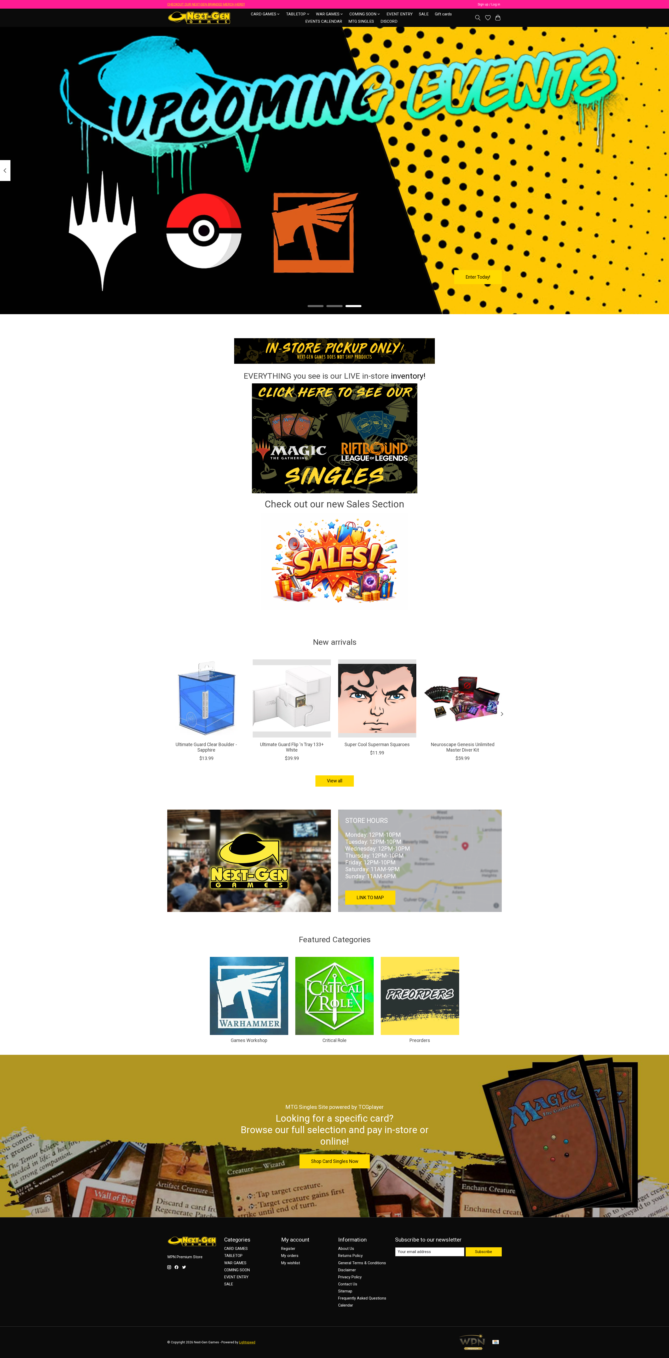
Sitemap (345, 1291)
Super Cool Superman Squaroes (377, 744)
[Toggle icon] (478, 17)
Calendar (345, 1305)
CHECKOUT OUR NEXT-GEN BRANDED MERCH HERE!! (206, 4)
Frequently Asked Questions (362, 1298)
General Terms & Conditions (362, 1263)
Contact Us (347, 1284)
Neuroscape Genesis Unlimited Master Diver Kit (462, 747)
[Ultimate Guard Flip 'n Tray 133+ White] (292, 698)
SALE (424, 14)
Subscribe (483, 1251)
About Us (346, 1248)
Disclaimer (347, 1270)
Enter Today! (478, 276)
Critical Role (334, 1040)
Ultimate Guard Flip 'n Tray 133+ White (292, 747)
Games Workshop (249, 1040)
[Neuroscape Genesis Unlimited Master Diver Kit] (463, 698)
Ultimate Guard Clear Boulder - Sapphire (206, 747)
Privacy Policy (350, 1277)
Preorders (420, 1040)
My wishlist (290, 1263)
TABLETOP (233, 1255)
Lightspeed (247, 1342)
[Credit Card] (495, 1342)
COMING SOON (237, 1270)
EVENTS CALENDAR (323, 21)
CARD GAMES (236, 1248)
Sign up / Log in (489, 4)
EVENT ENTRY (400, 14)
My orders (289, 1255)
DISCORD (388, 21)
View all (334, 780)
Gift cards (443, 14)
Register (288, 1248)
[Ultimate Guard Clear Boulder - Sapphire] (206, 698)
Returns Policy (350, 1255)
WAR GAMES (235, 1263)
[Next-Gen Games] (199, 17)
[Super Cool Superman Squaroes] (377, 698)
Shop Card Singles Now (334, 1161)
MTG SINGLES (361, 21)
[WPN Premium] (472, 1348)
